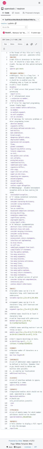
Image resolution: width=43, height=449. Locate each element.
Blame (12, 44)
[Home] (4, 3)
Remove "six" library (20, 33)
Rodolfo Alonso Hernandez (8, 33)
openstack (9, 9)
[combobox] (14, 27)
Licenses (27, 447)
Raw (5, 44)
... (28, 32)
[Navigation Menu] (39, 3)
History (20, 44)
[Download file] (27, 44)
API (35, 447)
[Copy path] (15, 23)
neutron (21, 9)
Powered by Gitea (15, 441)
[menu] (9, 447)
